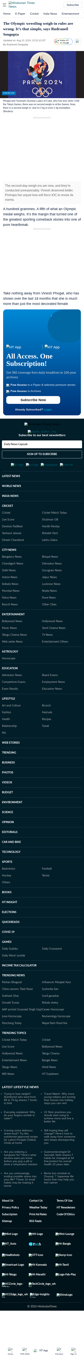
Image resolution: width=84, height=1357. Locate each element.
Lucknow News (51, 603)
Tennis (45, 894)
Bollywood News (12, 640)
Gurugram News (52, 589)
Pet (4, 752)
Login (48, 409)
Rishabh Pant (50, 552)
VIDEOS (7, 801)
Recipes (46, 738)
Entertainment (70, 13)
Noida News (49, 610)
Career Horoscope (53, 1028)
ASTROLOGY (10, 670)
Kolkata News (10, 603)
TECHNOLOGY (11, 871)
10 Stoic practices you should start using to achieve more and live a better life (58, 1136)
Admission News (12, 694)
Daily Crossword (52, 968)
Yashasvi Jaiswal (11, 552)
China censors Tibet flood (17, 1008)
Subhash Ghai (10, 1015)
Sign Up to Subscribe (42, 469)
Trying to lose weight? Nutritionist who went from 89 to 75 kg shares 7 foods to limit (20, 1117)
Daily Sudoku (10, 968)
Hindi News (49, 1086)
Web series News (12, 661)
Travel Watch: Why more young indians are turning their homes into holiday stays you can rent (59, 1117)
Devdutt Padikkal (12, 545)
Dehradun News (52, 582)
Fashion (6, 731)
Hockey (6, 894)
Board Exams (50, 694)
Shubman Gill (50, 538)
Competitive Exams (13, 701)
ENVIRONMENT (12, 821)
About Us (7, 1220)
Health (6, 738)
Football (47, 888)
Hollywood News (52, 640)
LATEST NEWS (11, 495)
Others (6, 901)
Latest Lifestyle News (20, 1106)
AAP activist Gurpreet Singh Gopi (22, 1028)
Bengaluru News (12, 576)
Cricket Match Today (54, 532)
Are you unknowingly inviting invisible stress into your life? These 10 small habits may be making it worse (20, 1198)
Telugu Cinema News (14, 654)
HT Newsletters (66, 1226)
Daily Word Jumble (13, 974)
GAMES (7, 961)
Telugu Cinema (50, 1072)
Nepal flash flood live (54, 1042)
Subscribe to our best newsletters (42, 450)
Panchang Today (11, 1042)
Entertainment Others (55, 661)
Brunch (46, 724)
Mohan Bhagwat (12, 1001)
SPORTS (7, 881)
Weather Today (38, 1226)
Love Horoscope (11, 1035)
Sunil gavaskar (50, 1015)
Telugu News (9, 1086)
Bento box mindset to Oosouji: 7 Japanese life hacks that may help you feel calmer (59, 1197)
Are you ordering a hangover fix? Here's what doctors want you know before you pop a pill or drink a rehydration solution (21, 1177)
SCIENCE (7, 831)
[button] (4, 5)
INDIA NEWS (10, 515)
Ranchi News (10, 623)
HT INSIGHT (9, 921)
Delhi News (9, 589)
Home (7, 13)
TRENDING (9, 772)
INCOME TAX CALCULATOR (19, 984)
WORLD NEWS (11, 505)
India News (50, 13)
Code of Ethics (66, 1233)
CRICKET (7, 525)
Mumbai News (11, 610)
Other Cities (49, 623)
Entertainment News (14, 1079)
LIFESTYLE (8, 718)
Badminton (8, 888)
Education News (52, 708)
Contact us (36, 1220)
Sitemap (7, 1240)
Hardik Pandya (51, 545)
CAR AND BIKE (11, 861)
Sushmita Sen (50, 1008)
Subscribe (73, 4)
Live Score (8, 538)
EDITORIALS (10, 851)
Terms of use (64, 1220)
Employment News (53, 701)
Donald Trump (10, 1022)
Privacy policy (10, 1226)
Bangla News (50, 1079)
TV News (47, 654)
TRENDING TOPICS (14, 1052)
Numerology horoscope (56, 1035)
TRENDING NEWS (13, 994)
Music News (9, 647)
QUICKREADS (11, 941)
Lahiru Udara (49, 559)
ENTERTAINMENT (13, 633)
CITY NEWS (9, 569)
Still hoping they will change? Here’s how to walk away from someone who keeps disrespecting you (59, 1155)
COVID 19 (8, 951)
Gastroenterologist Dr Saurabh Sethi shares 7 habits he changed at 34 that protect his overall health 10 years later (59, 1177)
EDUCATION (10, 687)
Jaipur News (49, 596)
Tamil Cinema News (53, 647)
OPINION (8, 841)
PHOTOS (7, 791)
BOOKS (7, 911)
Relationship (9, 745)
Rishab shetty (50, 1022)
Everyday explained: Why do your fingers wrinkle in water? (19, 1134)
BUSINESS (8, 781)
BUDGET (7, 811)
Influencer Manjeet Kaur (56, 1001)
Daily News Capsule (16, 460)
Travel (45, 745)
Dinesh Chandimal (13, 559)
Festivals (47, 731)
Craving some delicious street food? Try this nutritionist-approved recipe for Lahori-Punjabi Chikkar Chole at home (21, 1155)
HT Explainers (50, 1093)
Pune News (49, 617)
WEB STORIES (11, 762)
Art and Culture (11, 724)
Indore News (9, 596)
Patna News (9, 617)
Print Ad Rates (38, 1233)
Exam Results (10, 708)
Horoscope (8, 677)
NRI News (8, 1093)
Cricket (34, 13)
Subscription (9, 1233)
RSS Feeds (35, 1240)
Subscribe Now (33, 400)
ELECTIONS (9, 931)
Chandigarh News (12, 582)
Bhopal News (50, 576)
